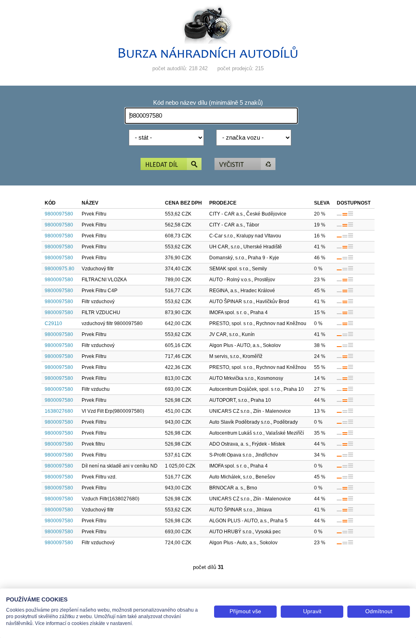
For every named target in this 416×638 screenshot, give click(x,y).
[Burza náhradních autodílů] (208, 56)
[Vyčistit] (244, 164)
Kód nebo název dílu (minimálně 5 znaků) (208, 102)
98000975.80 (59, 269)
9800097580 (59, 214)
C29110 (53, 323)
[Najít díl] (171, 164)
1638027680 (59, 411)
